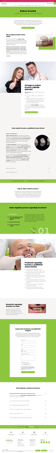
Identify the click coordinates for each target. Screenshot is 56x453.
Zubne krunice (28, 92)
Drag (41, 311)
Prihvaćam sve (38, 450)
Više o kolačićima (50, 450)
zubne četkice (23, 395)
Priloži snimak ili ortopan (25, 362)
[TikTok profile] (49, 442)
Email (22, 344)
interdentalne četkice (31, 395)
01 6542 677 (19, 441)
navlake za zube (21, 39)
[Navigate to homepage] (4, 4)
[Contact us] (55, 3)
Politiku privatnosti (31, 367)
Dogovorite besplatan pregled (27, 27)
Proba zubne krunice (15, 222)
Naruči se (27, 372)
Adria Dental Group (9, 442)
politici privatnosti (20, 451)
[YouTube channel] (46, 442)
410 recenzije (36, 426)
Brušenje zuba (13, 214)
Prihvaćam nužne (44, 450)
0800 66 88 (50, 3)
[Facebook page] (44, 442)
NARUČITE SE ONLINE (21, 445)
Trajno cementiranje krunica (15, 225)
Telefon (22, 349)
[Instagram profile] (41, 442)
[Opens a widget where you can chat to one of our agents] (3, 452)
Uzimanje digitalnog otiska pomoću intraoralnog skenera (16, 218)
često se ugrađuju (35, 104)
